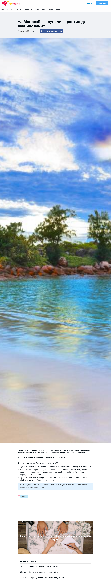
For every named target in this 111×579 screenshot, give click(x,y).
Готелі (50, 9)
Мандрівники (40, 9)
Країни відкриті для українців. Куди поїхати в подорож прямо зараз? (55, 538)
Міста (19, 9)
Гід (2, 9)
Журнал (58, 9)
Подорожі (10, 9)
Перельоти (28, 9)
